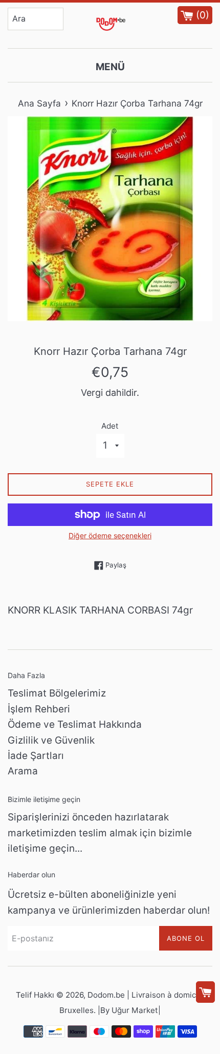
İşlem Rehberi (39, 709)
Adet (110, 426)
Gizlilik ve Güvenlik (51, 740)
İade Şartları (36, 756)
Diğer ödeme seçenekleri (110, 535)
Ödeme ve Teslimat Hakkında (75, 724)
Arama (23, 771)
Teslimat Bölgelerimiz (57, 693)
